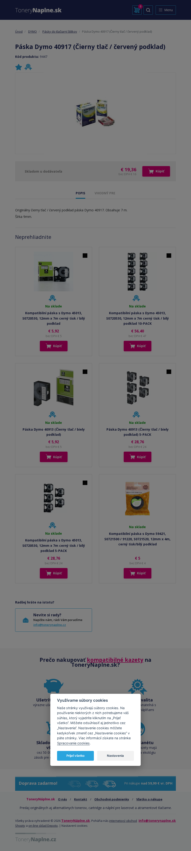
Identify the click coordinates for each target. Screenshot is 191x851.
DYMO (32, 31)
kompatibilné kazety (115, 659)
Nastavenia (115, 755)
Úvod (19, 31)
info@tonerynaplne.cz (49, 625)
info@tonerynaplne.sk (157, 820)
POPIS (80, 193)
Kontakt (80, 799)
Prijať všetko (75, 755)
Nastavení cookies (74, 825)
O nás (62, 799)
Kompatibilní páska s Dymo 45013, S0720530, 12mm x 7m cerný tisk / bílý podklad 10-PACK (137, 318)
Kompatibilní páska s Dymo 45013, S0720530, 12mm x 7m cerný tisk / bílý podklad (53, 318)
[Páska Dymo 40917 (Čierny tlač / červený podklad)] (95, 113)
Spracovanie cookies (73, 743)
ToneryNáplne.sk (75, 820)
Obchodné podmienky (111, 799)
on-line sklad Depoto (43, 825)
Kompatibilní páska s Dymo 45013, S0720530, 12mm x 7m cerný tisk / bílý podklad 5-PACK (53, 545)
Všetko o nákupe (149, 799)
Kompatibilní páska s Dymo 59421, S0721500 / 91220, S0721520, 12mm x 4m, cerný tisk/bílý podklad (137, 538)
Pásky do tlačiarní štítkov (59, 31)
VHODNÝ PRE (105, 193)
